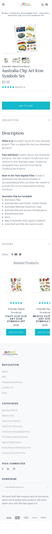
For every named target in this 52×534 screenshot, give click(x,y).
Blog (4, 392)
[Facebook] (2, 469)
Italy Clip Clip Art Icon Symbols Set (16, 319)
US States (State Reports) (15, 436)
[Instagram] (14, 469)
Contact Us (7, 387)
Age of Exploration (11, 442)
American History (11, 420)
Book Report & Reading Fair (16, 447)
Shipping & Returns (12, 382)
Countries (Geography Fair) (16, 431)
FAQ (4, 376)
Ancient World (9, 410)
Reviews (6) (20, 87)
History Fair (8, 415)
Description (10, 120)
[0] (46, 4)
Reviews (7, 244)
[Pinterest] (8, 469)
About (5, 371)
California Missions (12, 426)
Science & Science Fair (14, 452)
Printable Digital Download (15, 66)
